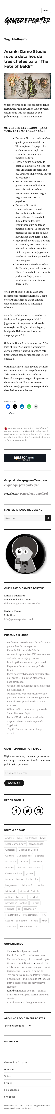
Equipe (8, 1083)
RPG (43, 914)
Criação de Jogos (28, 849)
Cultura (9, 855)
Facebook (11, 1041)
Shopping (9, 1096)
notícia (9, 897)
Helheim (24, 434)
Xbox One (10, 926)
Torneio (34, 920)
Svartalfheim (18, 437)
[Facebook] (16, 810)
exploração (35, 867)
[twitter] (27, 810)
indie (29, 879)
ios (36, 879)
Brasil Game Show (15, 844)
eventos (21, 867)
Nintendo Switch (29, 891)
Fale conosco (11, 1090)
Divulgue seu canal (27, 951)
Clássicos (10, 849)
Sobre (7, 1076)
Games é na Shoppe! (16, 1062)
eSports (24, 861)
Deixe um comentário (17, 440)
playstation (30, 909)
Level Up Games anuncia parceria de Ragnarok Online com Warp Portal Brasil (27, 666)
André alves (13, 1002)
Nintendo (10, 891)
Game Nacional (13, 873)
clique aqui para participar (21, 485)
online (23, 903)
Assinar (14, 783)
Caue (9, 951)
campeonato (36, 844)
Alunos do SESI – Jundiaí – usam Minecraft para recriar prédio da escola (28, 994)
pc (18, 909)
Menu (46, 10)
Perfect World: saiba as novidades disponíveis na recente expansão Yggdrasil (25, 721)
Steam (44, 354)
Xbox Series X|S (28, 926)
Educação (10, 861)
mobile (40, 885)
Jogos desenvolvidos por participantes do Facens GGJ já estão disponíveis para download (28, 678)
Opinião (35, 903)
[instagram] (38, 810)
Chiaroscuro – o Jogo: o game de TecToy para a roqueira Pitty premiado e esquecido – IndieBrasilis (28, 975)
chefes (38, 431)
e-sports (39, 855)
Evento (9, 867)
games (29, 873)
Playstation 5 (30, 914)
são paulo (21, 920)
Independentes (14, 879)
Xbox (44, 920)
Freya (12, 434)
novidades (11, 903)
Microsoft (27, 885)
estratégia (37, 861)
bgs (19, 838)
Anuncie (9, 1069)
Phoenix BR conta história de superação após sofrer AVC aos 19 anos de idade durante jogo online (28, 654)
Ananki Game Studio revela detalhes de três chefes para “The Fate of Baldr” (26, 59)
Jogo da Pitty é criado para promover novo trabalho (28, 982)
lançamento (12, 885)
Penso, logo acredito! (34, 493)
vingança (45, 437)
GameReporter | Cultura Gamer (18, 1105)
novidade (33, 897)
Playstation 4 (12, 914)
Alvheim (17, 431)
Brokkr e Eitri (28, 431)
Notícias (20, 897)
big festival (31, 838)
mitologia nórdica (37, 434)
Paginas (9, 909)
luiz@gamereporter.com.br (19, 619)
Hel (17, 434)
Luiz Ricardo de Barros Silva (21, 428)
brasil (43, 838)
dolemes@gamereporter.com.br (22, 603)
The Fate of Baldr (32, 437)
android (9, 838)
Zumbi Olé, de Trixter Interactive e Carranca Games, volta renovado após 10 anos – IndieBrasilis (28, 959)
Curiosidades (24, 855)
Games (7, 431)
